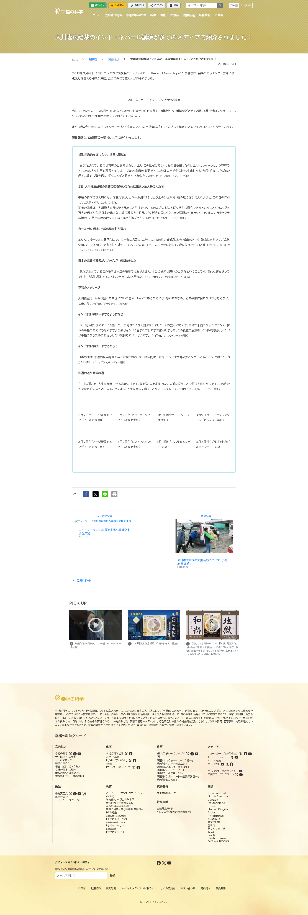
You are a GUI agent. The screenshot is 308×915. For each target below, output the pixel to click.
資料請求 (97, 5)
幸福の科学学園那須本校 (120, 803)
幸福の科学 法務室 (65, 770)
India (211, 812)
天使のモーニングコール (221, 774)
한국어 (211, 825)
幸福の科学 (61, 753)
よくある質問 (168, 888)
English (246, 5)
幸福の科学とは (136, 15)
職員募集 (221, 888)
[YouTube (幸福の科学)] (79, 753)
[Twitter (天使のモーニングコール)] (236, 774)
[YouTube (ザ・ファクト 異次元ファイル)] (240, 771)
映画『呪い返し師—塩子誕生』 (173, 767)
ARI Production (218, 757)
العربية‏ (211, 832)
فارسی (211, 835)
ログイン (156, 5)
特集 (153, 15)
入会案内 (117, 5)
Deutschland (216, 803)
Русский (216, 828)
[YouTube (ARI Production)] (236, 757)
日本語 (234, 5)
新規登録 (137, 5)
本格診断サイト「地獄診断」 (69, 776)
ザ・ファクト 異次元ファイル (223, 771)
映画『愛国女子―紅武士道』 (172, 763)
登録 (112, 875)
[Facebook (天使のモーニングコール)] (241, 774)
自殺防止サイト (165, 808)
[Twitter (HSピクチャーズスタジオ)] (187, 753)
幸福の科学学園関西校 (118, 806)
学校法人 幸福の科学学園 (120, 799)
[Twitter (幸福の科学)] (70, 753)
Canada (213, 799)
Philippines (216, 816)
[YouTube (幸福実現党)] (79, 793)
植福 (174, 5)
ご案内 (219, 15)
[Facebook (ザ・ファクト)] (231, 764)
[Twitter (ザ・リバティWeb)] (130, 760)
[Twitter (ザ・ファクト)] (227, 764)
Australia (214, 819)
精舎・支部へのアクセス (67, 766)
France (212, 806)
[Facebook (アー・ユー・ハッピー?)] (138, 767)
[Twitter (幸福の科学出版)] (126, 753)
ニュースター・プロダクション (223, 753)
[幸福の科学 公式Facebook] (159, 863)
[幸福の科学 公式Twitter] (164, 863)
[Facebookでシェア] (86, 494)
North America (218, 796)
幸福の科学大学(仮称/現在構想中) (125, 809)
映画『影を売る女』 (167, 780)
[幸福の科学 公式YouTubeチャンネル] (169, 863)
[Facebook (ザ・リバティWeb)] (134, 760)
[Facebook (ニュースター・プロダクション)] (245, 753)
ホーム (97, 15)
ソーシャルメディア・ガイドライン (138, 888)
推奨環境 (111, 888)
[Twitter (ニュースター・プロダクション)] (241, 753)
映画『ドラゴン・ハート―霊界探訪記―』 (178, 776)
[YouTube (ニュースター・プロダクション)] (250, 753)
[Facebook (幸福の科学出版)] (130, 753)
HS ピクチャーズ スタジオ (171, 753)
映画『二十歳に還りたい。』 (171, 773)
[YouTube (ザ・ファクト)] (222, 764)
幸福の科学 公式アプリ (67, 773)
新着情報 (205, 15)
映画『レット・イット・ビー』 (170, 770)
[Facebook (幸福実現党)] (75, 793)
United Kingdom (219, 809)
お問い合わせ (187, 888)
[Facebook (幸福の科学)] (75, 753)
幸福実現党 (61, 793)
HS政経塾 (111, 812)
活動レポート (81, 580)
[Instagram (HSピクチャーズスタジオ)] (158, 757)
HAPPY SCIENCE (155, 902)
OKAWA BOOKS (218, 841)
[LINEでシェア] (105, 494)
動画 (163, 15)
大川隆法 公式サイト (66, 757)
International (217, 793)
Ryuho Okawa (217, 838)
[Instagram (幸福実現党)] (84, 793)
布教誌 (174, 15)
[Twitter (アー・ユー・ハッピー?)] (134, 767)
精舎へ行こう (62, 763)
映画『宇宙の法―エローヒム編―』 (175, 760)
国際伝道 (189, 15)
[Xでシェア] (96, 494)
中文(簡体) (214, 822)
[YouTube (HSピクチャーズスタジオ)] (196, 753)
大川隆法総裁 (113, 15)
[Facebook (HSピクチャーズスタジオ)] (192, 753)
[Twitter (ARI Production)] (232, 757)
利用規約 (96, 888)
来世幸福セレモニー (167, 793)
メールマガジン (63, 760)
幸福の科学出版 (115, 753)
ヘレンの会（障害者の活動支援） (174, 812)
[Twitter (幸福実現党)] (70, 793)
